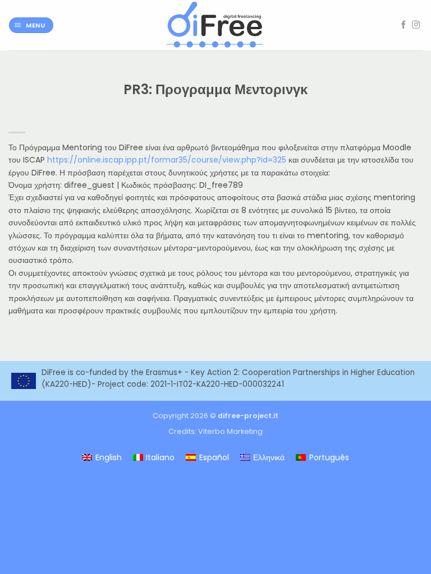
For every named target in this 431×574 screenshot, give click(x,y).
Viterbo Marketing (230, 431)
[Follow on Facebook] (403, 25)
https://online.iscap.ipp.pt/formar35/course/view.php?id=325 (166, 159)
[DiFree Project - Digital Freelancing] (215, 25)
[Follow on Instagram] (416, 25)
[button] (31, 25)
